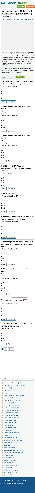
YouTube (17, 480)
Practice (30, 6)
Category (8, 19)
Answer (3, 101)
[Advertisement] (17, 35)
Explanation (11, 101)
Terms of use (9, 480)
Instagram (25, 480)
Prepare (21, 6)
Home (2, 19)
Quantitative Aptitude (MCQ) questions (23, 19)
